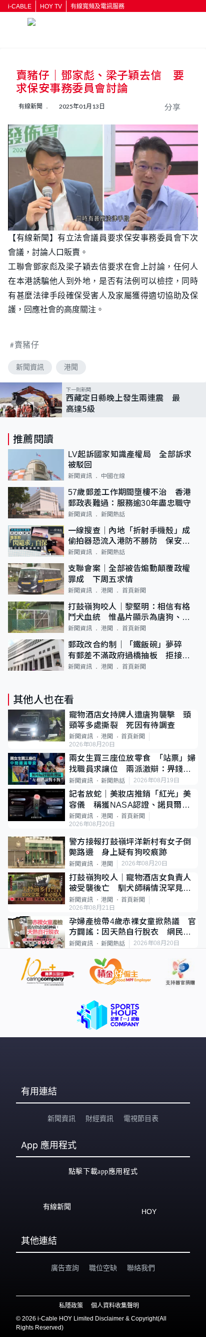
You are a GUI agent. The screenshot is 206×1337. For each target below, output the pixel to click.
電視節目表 (141, 1118)
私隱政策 (71, 1305)
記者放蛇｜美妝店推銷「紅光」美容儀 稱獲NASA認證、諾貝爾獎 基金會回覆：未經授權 (133, 800)
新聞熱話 (113, 514)
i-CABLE (20, 6)
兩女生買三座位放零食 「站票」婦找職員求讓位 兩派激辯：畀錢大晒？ (132, 764)
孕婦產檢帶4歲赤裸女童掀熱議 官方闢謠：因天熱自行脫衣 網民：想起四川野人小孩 (132, 927)
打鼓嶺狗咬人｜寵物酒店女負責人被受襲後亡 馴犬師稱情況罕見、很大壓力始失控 (130, 883)
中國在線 (113, 476)
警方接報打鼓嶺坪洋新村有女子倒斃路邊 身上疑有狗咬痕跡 (130, 847)
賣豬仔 (27, 344)
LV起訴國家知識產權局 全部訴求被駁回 (130, 459)
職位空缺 (103, 1267)
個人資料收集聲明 (115, 1305)
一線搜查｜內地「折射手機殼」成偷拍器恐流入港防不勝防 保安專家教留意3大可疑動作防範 (129, 536)
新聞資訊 (30, 367)
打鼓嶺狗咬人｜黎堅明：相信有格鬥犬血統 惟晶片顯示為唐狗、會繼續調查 (129, 613)
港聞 (71, 367)
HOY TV (51, 6)
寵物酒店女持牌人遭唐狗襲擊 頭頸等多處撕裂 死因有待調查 (130, 720)
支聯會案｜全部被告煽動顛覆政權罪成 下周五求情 (129, 573)
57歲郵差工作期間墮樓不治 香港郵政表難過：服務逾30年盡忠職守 (130, 497)
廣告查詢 (65, 1267)
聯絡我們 (141, 1267)
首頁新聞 (134, 590)
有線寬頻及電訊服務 (97, 6)
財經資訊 (100, 1118)
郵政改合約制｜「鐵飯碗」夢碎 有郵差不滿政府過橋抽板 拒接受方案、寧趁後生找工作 (129, 650)
